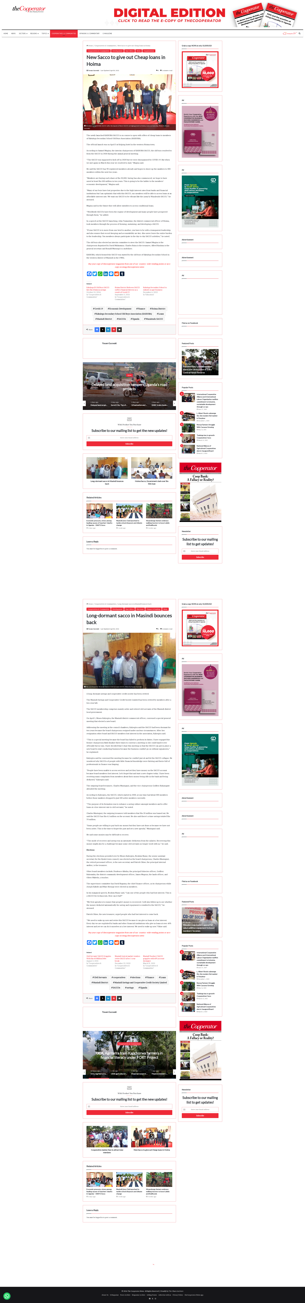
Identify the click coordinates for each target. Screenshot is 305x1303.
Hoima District (158, 308)
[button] (6, 1296)
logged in (99, 549)
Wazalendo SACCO (154, 319)
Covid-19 (99, 308)
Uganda (135, 319)
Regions (33, 33)
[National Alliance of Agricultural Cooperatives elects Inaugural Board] (188, 449)
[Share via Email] (119, 329)
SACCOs (122, 319)
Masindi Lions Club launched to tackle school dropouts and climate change (129, 523)
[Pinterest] (113, 329)
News (13, 33)
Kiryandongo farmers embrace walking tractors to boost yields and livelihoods (158, 523)
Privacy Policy (178, 1295)
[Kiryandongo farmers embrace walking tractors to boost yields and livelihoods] (159, 511)
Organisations (149, 51)
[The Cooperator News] (29, 9)
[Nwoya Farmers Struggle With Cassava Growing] (188, 427)
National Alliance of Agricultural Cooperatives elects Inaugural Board (206, 448)
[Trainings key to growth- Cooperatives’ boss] (188, 438)
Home (6, 33)
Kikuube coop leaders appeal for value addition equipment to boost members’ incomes (199, 369)
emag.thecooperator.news (133, 267)
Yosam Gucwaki (93, 70)
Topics (44, 33)
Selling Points (152, 1295)
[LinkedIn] (108, 329)
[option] (129, 386)
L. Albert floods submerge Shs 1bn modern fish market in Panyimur (207, 415)
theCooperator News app (194, 1295)
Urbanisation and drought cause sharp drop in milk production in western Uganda (129, 386)
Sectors (22, 33)
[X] (102, 329)
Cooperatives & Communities (64, 33)
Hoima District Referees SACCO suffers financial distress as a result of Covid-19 (127, 289)
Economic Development (120, 308)
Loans (161, 314)
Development (117, 51)
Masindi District (104, 319)
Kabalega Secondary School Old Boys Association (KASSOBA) (124, 314)
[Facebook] (97, 329)
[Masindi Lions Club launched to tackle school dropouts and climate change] (129, 511)
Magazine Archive (138, 1295)
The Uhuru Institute (176, 1291)
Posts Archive (125, 1295)
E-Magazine (107, 33)
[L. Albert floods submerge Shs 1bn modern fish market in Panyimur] (188, 416)
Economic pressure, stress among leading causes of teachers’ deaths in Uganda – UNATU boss (99, 523)
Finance (141, 308)
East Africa (130, 51)
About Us (105, 1295)
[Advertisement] (129, 574)
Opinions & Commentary (89, 33)
